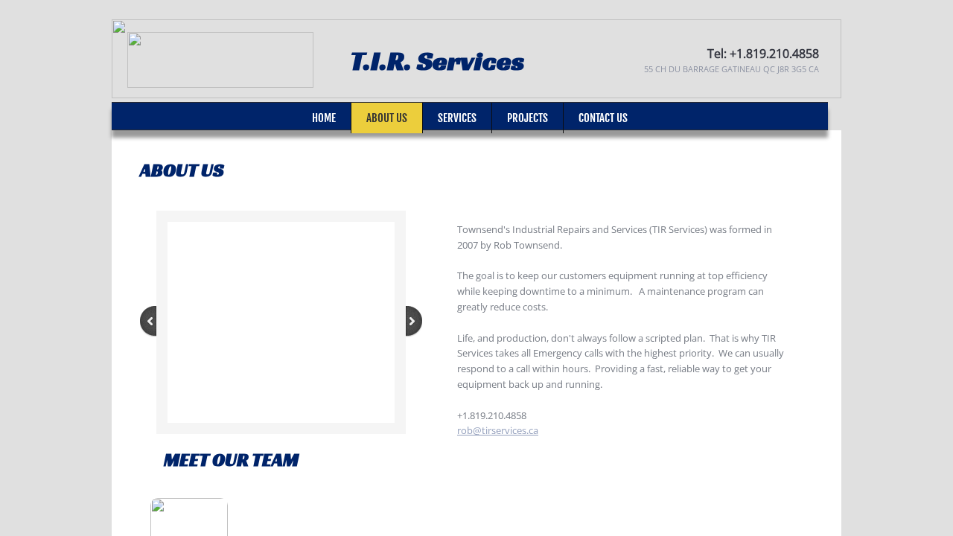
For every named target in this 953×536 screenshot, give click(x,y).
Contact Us (603, 118)
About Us (386, 118)
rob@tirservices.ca (497, 430)
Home (324, 118)
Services (457, 118)
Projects (527, 118)
